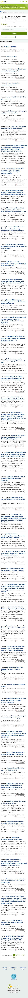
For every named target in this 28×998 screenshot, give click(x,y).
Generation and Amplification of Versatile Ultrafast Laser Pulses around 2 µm (13, 880)
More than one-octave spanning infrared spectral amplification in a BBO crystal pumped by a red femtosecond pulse (14, 862)
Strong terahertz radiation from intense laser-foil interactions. (12, 922)
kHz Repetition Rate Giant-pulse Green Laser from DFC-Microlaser (12, 669)
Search (5, 24)
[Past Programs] (20, 2)
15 (23, 955)
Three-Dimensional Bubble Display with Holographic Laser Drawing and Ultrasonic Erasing (12, 785)
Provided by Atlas (14, 992)
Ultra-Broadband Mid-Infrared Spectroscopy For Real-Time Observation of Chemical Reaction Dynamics (13, 320)
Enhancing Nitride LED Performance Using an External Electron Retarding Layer (13, 437)
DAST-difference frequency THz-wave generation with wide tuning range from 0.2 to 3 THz (12, 938)
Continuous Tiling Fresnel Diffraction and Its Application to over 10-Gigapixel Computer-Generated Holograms (13, 734)
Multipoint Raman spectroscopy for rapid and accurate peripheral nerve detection (13, 535)
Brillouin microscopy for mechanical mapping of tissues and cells (13, 360)
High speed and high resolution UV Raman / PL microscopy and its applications (13, 263)
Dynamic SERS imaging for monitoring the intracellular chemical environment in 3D (13, 301)
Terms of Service (4, 968)
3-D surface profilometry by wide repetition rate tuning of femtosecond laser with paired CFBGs (13, 209)
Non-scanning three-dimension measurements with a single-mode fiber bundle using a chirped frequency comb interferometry (14, 148)
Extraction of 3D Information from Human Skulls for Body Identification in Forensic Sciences (13, 228)
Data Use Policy (13, 968)
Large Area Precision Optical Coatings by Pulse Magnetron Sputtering (13, 478)
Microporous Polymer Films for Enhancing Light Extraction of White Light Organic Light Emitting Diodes (13, 454)
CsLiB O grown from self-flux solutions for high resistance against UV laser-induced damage (12, 648)
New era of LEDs (11, 57)
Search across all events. (9, 37)
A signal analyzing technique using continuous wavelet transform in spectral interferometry (13, 553)
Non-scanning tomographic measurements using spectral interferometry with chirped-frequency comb (12, 170)
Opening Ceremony (10, 47)
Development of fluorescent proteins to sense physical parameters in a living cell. (14, 246)
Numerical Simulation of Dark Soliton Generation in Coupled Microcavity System (13, 700)
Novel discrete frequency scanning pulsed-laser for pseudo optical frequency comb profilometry (13, 192)
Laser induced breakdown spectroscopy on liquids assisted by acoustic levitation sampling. (12, 378)
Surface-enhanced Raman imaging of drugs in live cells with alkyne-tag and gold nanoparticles (12, 281)
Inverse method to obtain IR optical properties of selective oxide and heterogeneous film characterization (13, 339)
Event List (3, 11)
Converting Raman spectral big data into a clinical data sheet (13, 499)
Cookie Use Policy (23, 968)
